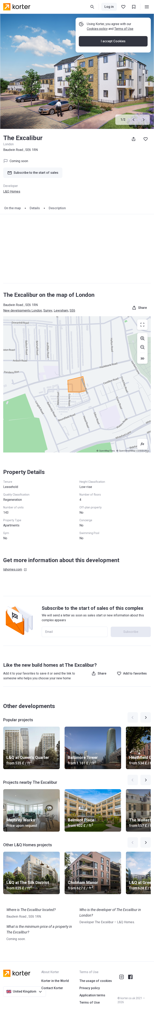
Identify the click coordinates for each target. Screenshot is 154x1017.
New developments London (22, 310)
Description (57, 208)
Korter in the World (55, 981)
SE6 (72, 310)
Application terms (92, 995)
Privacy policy (89, 988)
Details (35, 208)
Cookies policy (97, 29)
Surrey (47, 310)
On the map (12, 208)
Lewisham (61, 310)
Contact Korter (52, 988)
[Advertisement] (77, 249)
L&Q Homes (11, 191)
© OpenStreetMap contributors (132, 450)
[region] (77, 384)
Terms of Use (123, 29)
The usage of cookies (95, 981)
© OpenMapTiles (105, 450)
